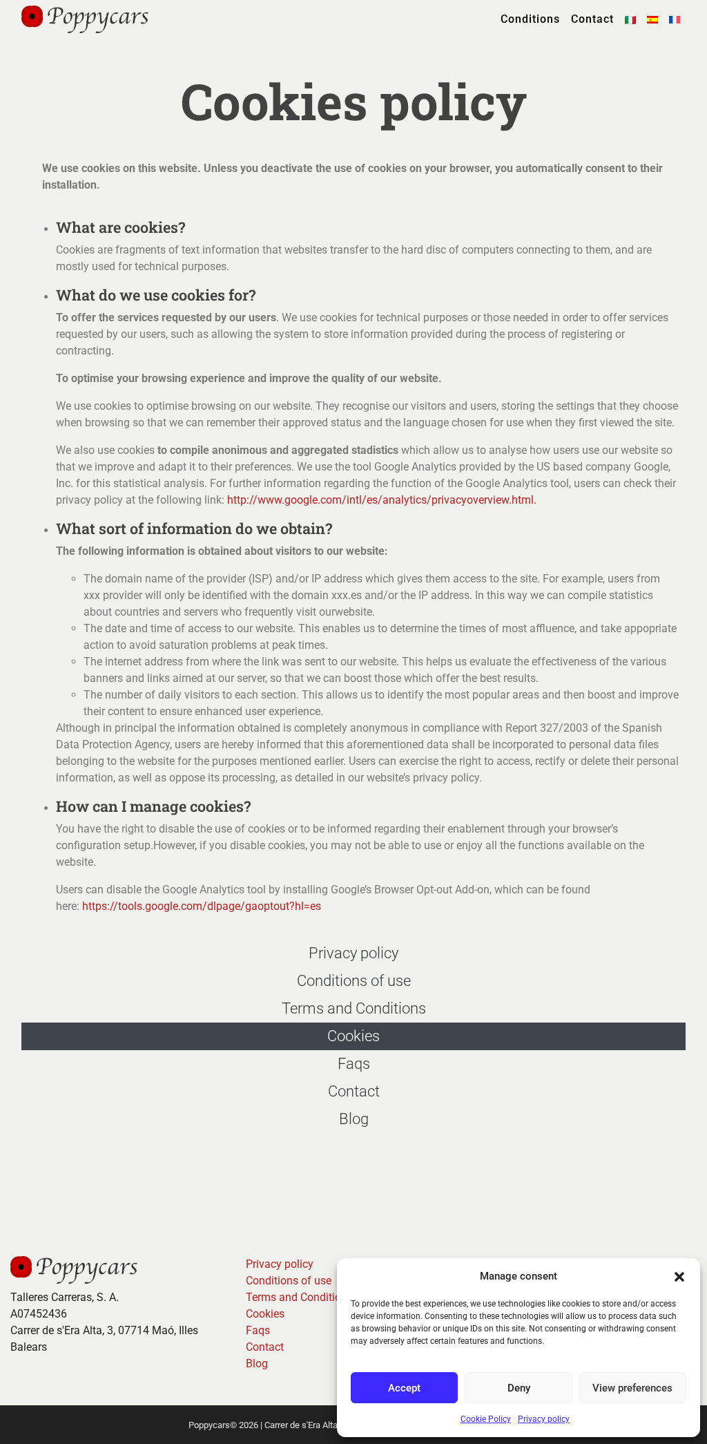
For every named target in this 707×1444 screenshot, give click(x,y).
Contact (592, 19)
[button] (679, 1276)
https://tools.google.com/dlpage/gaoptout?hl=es (201, 906)
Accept (404, 1388)
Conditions (530, 19)
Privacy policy (544, 1419)
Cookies (353, 1036)
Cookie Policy (486, 1419)
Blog (354, 1119)
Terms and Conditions (354, 1008)
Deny (518, 1388)
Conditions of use (354, 980)
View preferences (632, 1388)
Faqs (354, 1063)
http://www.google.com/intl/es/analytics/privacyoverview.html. (381, 499)
